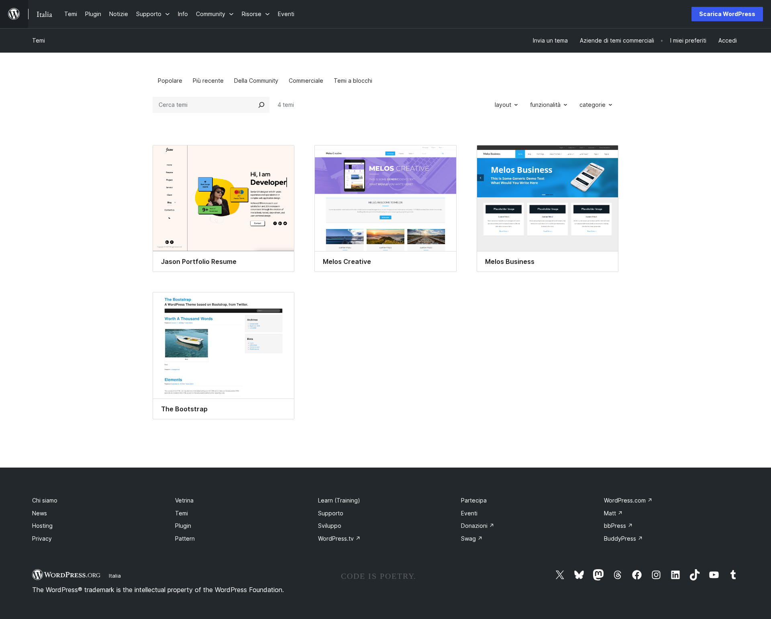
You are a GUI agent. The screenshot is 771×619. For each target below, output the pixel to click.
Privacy (42, 538)
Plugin (183, 525)
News (39, 513)
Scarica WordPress (727, 13)
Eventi (469, 513)
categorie (592, 104)
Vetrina (184, 500)
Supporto (330, 513)
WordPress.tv (339, 538)
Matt (613, 513)
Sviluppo (329, 525)
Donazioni (477, 525)
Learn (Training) (339, 500)
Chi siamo (44, 500)
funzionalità (545, 104)
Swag (472, 538)
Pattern (185, 538)
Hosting (42, 525)
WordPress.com (628, 500)
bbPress (618, 525)
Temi (38, 40)
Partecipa (474, 500)
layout (503, 104)
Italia (115, 575)
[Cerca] (261, 105)
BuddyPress (623, 538)
